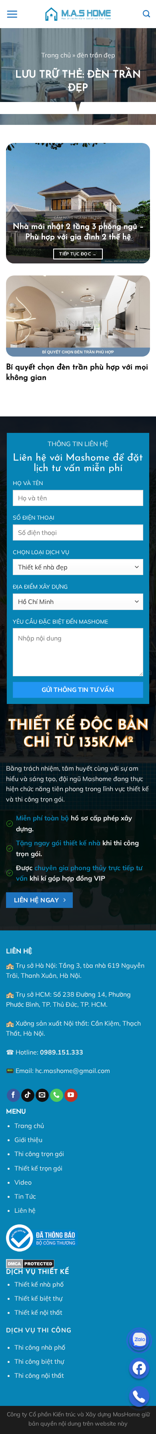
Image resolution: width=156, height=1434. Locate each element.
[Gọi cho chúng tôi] (56, 1095)
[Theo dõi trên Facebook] (13, 1095)
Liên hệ (25, 1210)
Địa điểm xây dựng (40, 586)
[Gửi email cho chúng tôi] (42, 1095)
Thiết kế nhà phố (39, 1284)
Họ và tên (28, 483)
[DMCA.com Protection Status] (30, 1263)
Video (23, 1182)
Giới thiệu (28, 1140)
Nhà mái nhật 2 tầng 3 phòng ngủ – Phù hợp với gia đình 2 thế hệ (78, 232)
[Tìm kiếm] (146, 14)
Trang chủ (56, 55)
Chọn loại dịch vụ (41, 552)
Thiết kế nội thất (38, 1312)
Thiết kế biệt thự (38, 1298)
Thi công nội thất (39, 1375)
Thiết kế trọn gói (38, 1168)
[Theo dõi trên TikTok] (27, 1095)
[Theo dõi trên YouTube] (71, 1095)
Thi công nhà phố (39, 1347)
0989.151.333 (61, 1052)
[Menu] (12, 14)
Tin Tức (25, 1196)
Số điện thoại (33, 517)
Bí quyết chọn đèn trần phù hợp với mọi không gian (77, 372)
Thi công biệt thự (39, 1361)
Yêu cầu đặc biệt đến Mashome (60, 621)
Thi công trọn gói (39, 1154)
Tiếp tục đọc (78, 254)
